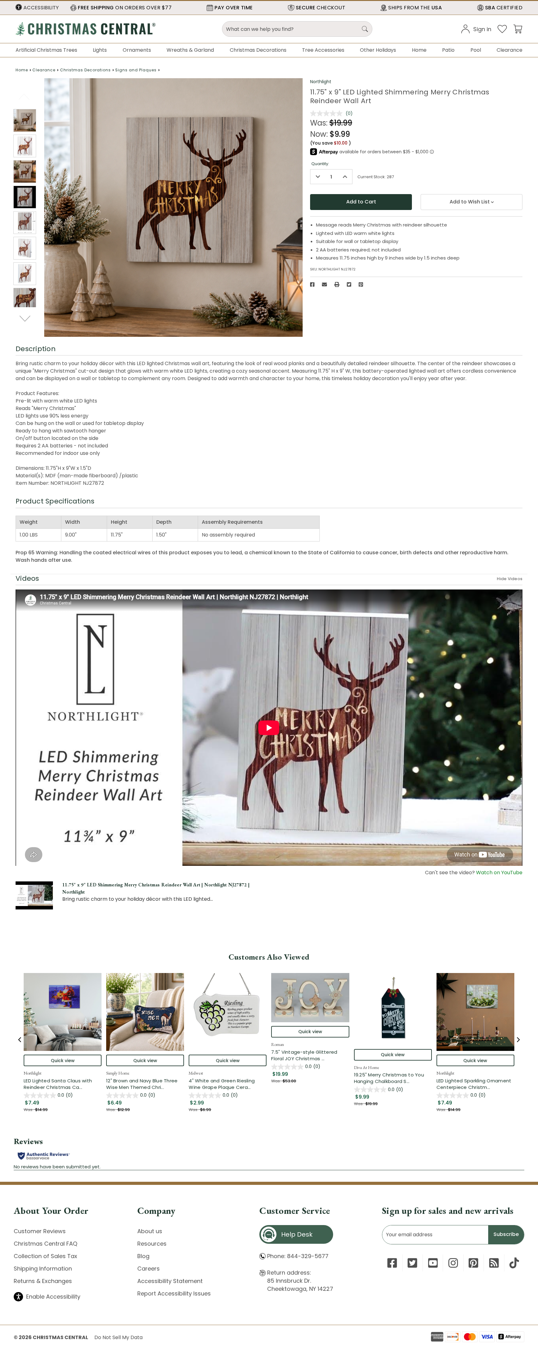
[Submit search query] (365, 28)
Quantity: (320, 164)
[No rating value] (328, 113)
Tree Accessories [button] (323, 50)
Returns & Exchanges (43, 1281)
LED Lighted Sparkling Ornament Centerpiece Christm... (475, 1083)
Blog (143, 1256)
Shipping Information (43, 1268)
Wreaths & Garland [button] (190, 50)
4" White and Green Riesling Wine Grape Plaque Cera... (228, 1083)
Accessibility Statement (170, 1281)
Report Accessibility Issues (174, 1293)
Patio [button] (448, 50)
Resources (152, 1243)
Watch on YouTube (499, 872)
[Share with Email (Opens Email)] (324, 284)
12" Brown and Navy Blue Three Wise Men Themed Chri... (145, 1083)
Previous (24, 96)
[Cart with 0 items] (517, 28)
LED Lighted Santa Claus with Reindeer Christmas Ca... (62, 1083)
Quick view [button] (63, 1060)
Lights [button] (100, 50)
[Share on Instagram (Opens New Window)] (453, 1262)
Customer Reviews (40, 1231)
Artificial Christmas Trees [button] (46, 50)
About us (149, 1231)
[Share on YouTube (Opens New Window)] (432, 1262)
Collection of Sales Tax (45, 1256)
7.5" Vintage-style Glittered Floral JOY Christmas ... (310, 1055)
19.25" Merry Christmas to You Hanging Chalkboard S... (393, 1078)
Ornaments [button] (137, 50)
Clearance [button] (509, 50)
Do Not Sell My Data (118, 1337)
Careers (148, 1268)
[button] (37, 8)
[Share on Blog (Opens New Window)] (493, 1262)
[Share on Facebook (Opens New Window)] (312, 284)
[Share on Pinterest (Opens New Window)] (361, 284)
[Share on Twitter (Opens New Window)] (349, 284)
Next (25, 318)
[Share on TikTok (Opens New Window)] (514, 1262)
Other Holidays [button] (378, 50)
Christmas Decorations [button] (258, 50)
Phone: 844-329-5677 (297, 1256)
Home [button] (419, 50)
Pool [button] (475, 50)
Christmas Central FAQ (45, 1243)
